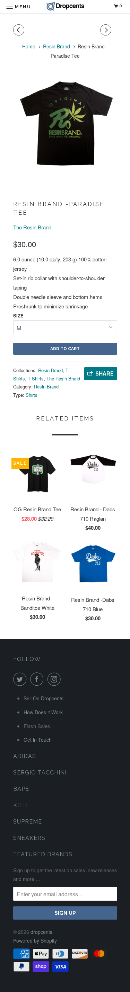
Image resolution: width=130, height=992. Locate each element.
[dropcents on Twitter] (21, 679)
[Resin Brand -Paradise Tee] (65, 126)
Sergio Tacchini (40, 772)
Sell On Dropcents (43, 698)
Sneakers (29, 838)
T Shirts (36, 378)
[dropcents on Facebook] (38, 679)
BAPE (21, 789)
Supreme (27, 821)
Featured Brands (42, 854)
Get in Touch (38, 739)
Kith (20, 805)
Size (18, 315)
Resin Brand (50, 370)
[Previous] (19, 30)
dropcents (41, 931)
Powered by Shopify (35, 940)
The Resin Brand (32, 227)
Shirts (31, 395)
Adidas (24, 756)
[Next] (106, 30)
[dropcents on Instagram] (55, 679)
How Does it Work (43, 712)
